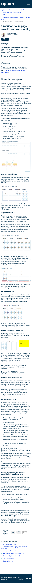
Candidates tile (8, 561)
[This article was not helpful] (18, 532)
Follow (5, 39)
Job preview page (8, 558)
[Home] (8, 4)
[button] (29, 4)
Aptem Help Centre (7, 10)
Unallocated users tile (10, 551)
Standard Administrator (10, 15)
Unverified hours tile (9, 544)
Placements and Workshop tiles (13, 21)
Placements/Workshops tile (12, 556)
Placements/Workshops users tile (13, 553)
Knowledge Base (21, 10)
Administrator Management (12, 12)
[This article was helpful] (13, 532)
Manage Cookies (20, 578)
